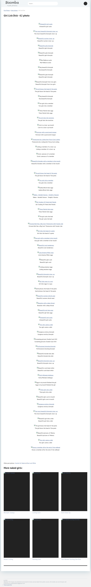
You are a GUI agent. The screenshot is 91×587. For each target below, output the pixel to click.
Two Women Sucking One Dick (71, 559)
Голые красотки (8, 585)
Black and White (31, 463)
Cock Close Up (65, 513)
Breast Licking (8, 559)
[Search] (55, 3)
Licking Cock (36, 513)
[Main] (14, 3)
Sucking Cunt (36, 559)
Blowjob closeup (9, 513)
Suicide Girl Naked (20, 463)
